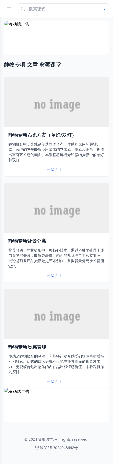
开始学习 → (56, 169)
